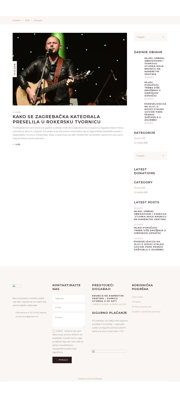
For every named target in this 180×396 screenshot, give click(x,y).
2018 (27, 20)
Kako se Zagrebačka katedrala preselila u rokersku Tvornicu (57, 119)
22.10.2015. (149, 123)
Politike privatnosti (141, 306)
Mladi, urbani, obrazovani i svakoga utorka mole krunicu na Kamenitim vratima (155, 66)
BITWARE (98, 379)
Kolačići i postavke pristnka (146, 311)
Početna (17, 20)
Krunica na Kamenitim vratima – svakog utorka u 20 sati (108, 298)
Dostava (136, 301)
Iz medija (17, 112)
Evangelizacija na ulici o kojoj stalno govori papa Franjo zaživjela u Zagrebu (155, 111)
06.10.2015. (149, 77)
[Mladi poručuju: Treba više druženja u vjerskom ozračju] (138, 85)
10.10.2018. (15, 69)
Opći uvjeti (137, 296)
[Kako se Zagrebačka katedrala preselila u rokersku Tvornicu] (70, 69)
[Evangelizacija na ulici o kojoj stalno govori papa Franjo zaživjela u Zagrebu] (138, 106)
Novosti (138, 138)
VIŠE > (122, 331)
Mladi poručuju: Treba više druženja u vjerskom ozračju (153, 89)
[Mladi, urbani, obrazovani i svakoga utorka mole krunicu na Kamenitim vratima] (138, 61)
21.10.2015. (149, 98)
